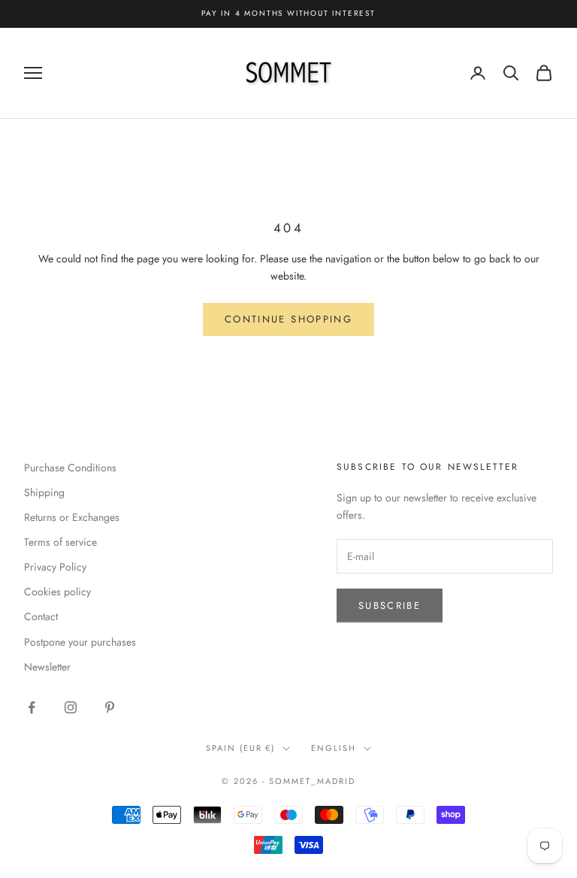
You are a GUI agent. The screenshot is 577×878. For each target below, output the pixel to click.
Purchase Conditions (70, 467)
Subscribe (389, 605)
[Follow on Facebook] (31, 707)
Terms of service (60, 542)
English (333, 748)
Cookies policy (57, 591)
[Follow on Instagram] (70, 707)
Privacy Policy (55, 566)
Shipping (44, 492)
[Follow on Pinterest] (109, 707)
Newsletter (47, 666)
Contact (41, 616)
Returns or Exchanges (71, 517)
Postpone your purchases (80, 641)
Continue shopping (288, 319)
